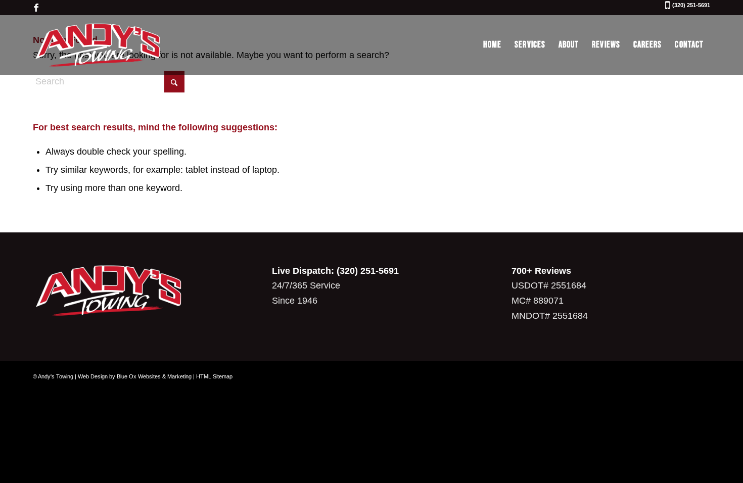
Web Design (93, 376)
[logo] (98, 45)
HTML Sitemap (214, 376)
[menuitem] (492, 45)
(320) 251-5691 (691, 5)
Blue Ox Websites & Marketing (154, 376)
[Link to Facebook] (35, 7)
